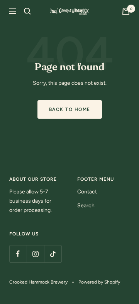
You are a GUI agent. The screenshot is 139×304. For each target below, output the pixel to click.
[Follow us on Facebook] (18, 253)
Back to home (69, 109)
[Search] (27, 11)
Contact (87, 191)
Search (86, 205)
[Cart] (126, 11)
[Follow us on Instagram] (35, 253)
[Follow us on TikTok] (52, 253)
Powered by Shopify (99, 282)
